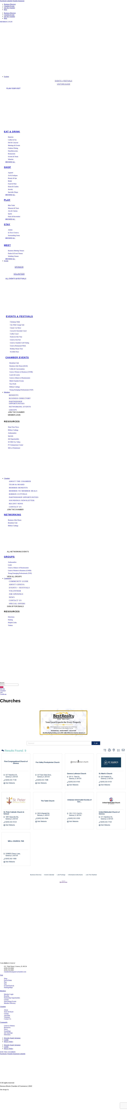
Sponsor (19, 267)
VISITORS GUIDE (63, 84)
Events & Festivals (19, 316)
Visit (1, 975)
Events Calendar (49, 875)
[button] (65, 77)
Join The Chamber (91, 875)
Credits (6, 1040)
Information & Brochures (75, 875)
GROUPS (9, 556)
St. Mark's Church (105, 773)
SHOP (7, 167)
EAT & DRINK (12, 131)
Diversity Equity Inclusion (12, 1038)
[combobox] (9, 685)
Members (3, 991)
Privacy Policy (8, 1041)
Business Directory (10, 4)
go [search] (97, 743)
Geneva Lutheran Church (76, 773)
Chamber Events (9, 6)
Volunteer (19, 274)
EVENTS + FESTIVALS (63, 81)
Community (3, 1022)
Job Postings (61, 875)
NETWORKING (12, 514)
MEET (7, 245)
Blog (5, 9)
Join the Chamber (9, 8)
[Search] (1, 687)
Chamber (3, 1006)
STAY (7, 224)
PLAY (7, 200)
